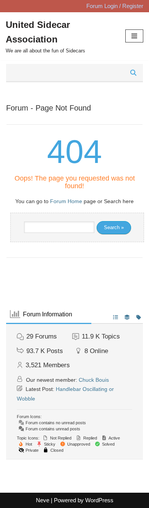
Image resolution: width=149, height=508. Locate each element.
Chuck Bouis (94, 380)
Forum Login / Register (114, 6)
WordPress (99, 500)
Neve (42, 500)
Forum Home (66, 201)
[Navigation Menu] (134, 35)
